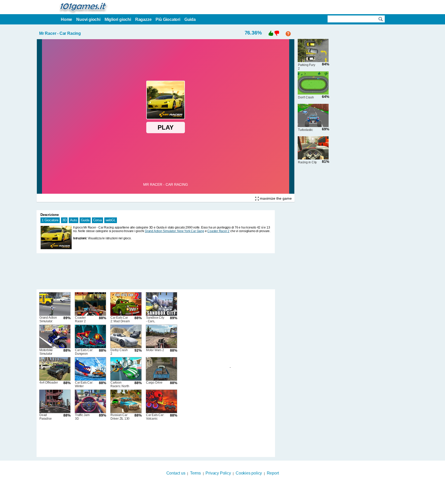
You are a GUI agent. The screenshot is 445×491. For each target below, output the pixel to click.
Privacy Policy (218, 473)
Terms (195, 473)
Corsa (97, 220)
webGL (111, 220)
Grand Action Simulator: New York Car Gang (174, 231)
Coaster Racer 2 (218, 231)
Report (273, 473)
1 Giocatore (50, 220)
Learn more (219, 487)
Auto (73, 220)
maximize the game (275, 198)
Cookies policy (249, 473)
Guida (85, 220)
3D (64, 220)
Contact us (175, 473)
